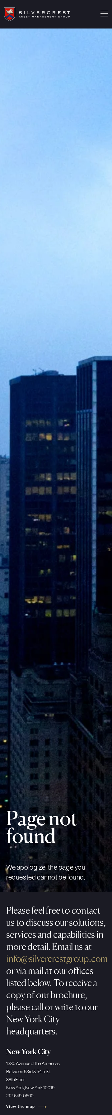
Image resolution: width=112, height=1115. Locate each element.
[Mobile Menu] (104, 14)
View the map (20, 1107)
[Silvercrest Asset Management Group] (37, 14)
